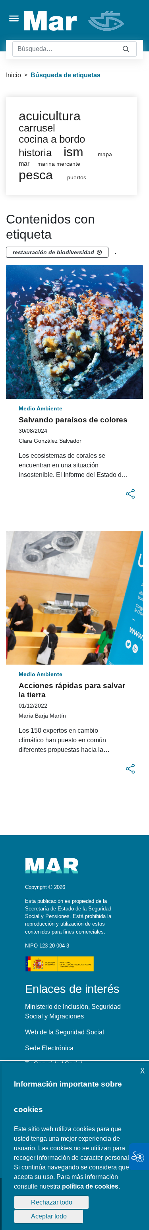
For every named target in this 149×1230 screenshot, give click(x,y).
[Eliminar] (99, 252)
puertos (76, 177)
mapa (105, 154)
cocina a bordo (52, 139)
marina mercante (58, 164)
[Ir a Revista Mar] (75, 21)
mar (24, 163)
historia (35, 152)
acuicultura (50, 116)
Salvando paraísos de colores (73, 420)
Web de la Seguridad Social (64, 1032)
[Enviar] (126, 49)
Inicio (13, 75)
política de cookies (90, 1186)
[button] (130, 494)
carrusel (37, 127)
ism (73, 152)
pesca (36, 175)
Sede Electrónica (49, 1048)
